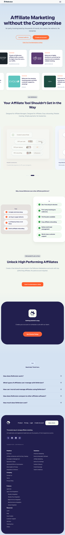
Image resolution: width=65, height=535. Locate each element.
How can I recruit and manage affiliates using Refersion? (24, 389)
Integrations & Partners (12, 469)
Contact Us (9, 475)
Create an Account (41, 37)
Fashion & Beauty (38, 464)
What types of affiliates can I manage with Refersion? (23, 383)
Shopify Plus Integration (14, 496)
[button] (60, 2)
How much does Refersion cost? (15, 403)
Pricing (26, 423)
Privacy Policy (10, 480)
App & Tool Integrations (12, 491)
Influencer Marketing (39, 453)
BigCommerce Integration (14, 499)
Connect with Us (23, 37)
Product (20, 423)
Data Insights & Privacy (12, 467)
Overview (9, 453)
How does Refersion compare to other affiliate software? (24, 396)
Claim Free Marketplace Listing (32, 284)
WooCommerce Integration (14, 502)
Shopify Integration (13, 494)
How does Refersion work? (13, 376)
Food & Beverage (38, 467)
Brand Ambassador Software (41, 456)
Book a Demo (52, 423)
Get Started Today (32, 334)
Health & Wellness (38, 469)
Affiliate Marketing (38, 459)
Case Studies (10, 516)
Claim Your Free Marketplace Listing (32, 42)
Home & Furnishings (39, 461)
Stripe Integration (12, 505)
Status (8, 526)
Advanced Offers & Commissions (15, 464)
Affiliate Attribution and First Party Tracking (17, 456)
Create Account (39, 423)
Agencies (9, 488)
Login (31, 423)
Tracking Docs (10, 524)
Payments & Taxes (11, 461)
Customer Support (11, 518)
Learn (8, 510)
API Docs (9, 521)
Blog (8, 513)
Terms (8, 478)
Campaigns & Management (13, 459)
